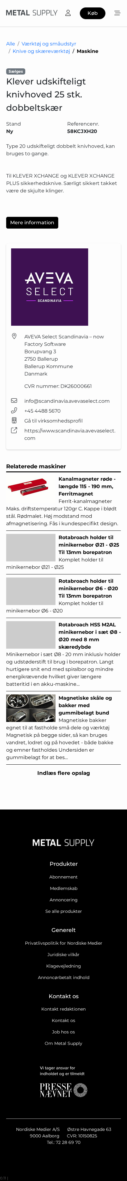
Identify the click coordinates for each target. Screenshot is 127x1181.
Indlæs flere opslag (63, 773)
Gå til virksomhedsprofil (53, 421)
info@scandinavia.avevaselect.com (67, 401)
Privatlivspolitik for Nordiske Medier (63, 943)
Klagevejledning (63, 966)
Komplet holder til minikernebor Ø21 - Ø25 (62, 552)
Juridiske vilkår (63, 954)
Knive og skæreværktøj (41, 51)
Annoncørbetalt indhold (63, 977)
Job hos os (63, 1032)
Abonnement (63, 877)
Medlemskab (63, 888)
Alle (10, 44)
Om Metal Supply (63, 1043)
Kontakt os (63, 1020)
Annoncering (64, 900)
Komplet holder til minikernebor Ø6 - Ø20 (62, 596)
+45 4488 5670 (42, 411)
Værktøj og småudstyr (49, 44)
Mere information (32, 222)
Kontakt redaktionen (63, 1009)
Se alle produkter (63, 911)
